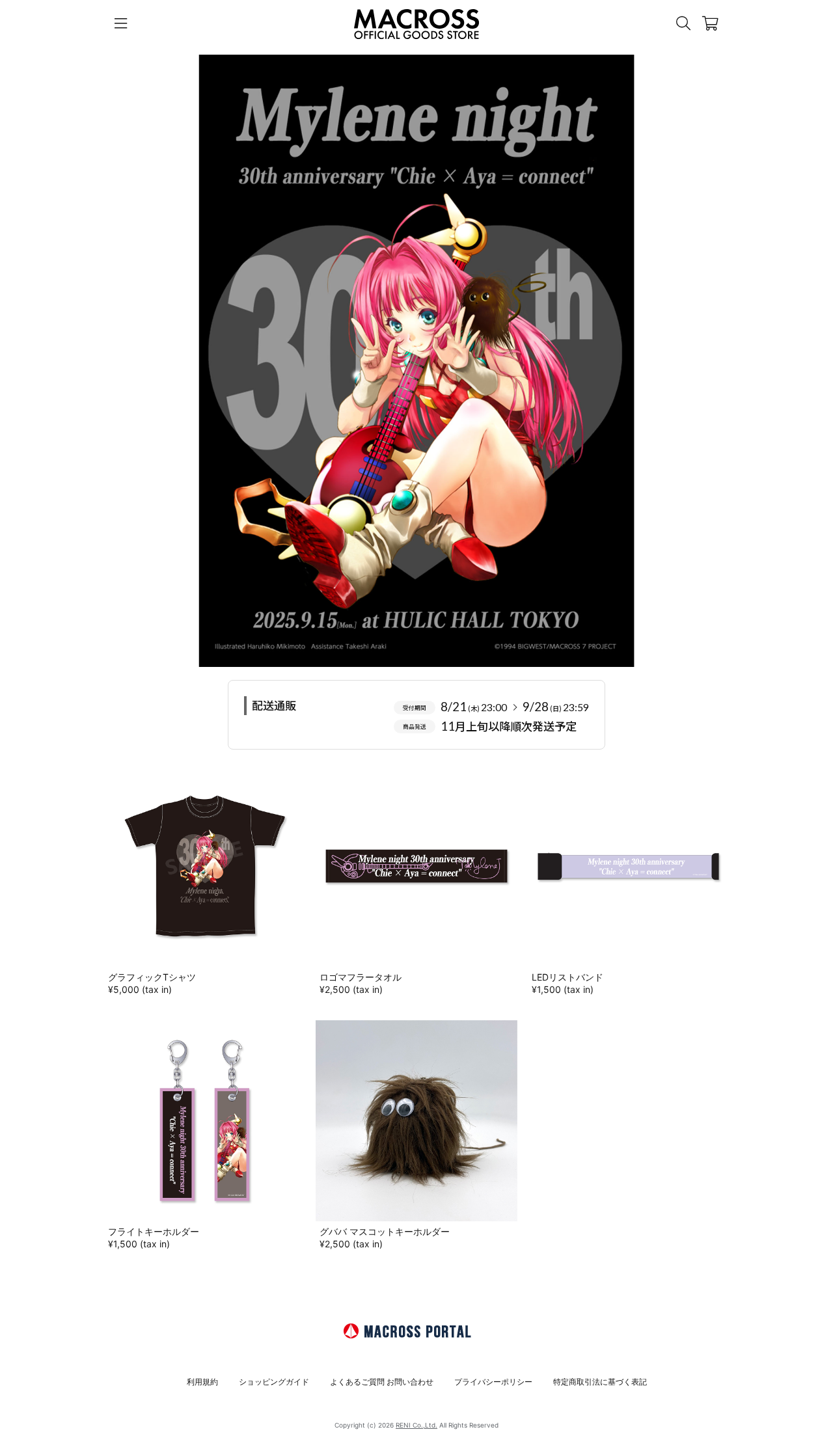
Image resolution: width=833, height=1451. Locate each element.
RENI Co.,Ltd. (416, 1425)
